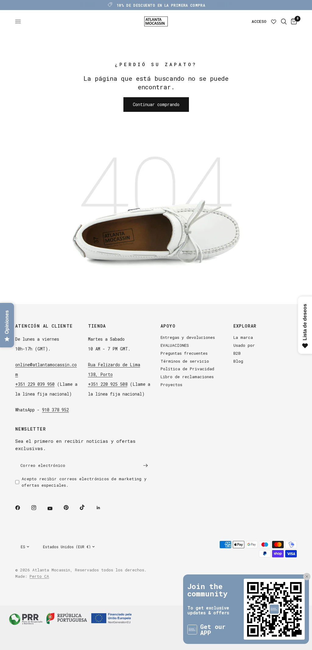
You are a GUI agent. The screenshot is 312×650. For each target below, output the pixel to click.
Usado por (244, 345)
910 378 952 (55, 410)
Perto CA (39, 576)
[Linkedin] (102, 507)
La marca (243, 337)
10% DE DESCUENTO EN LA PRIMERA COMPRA (161, 5)
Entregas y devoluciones (188, 337)
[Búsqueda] (284, 21)
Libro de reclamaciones (187, 376)
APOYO (168, 326)
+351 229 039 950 (35, 384)
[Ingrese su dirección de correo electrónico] (145, 465)
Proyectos (171, 384)
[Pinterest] (70, 507)
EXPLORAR (245, 326)
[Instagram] (38, 507)
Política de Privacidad (187, 368)
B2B (237, 353)
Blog (238, 361)
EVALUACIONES (175, 345)
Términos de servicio (185, 361)
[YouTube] (54, 508)
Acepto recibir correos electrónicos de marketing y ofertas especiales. (84, 482)
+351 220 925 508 (107, 384)
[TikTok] (86, 507)
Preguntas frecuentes (184, 353)
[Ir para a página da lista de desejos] (273, 21)
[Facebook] (22, 507)
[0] (293, 21)
